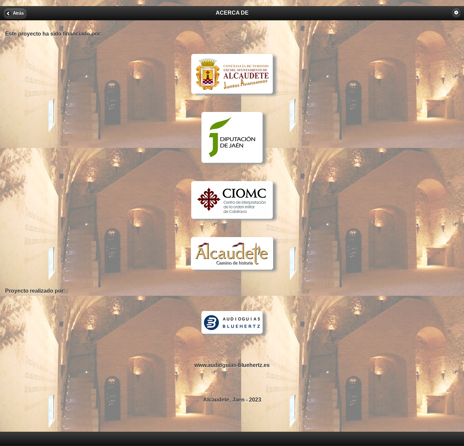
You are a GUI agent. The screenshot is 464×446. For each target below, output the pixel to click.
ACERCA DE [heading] (232, 13)
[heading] (232, 438)
